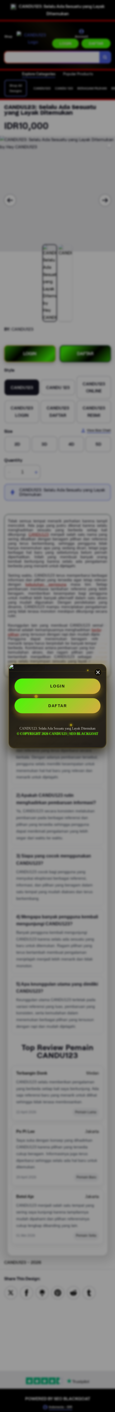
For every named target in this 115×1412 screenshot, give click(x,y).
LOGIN (57, 686)
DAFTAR (57, 705)
